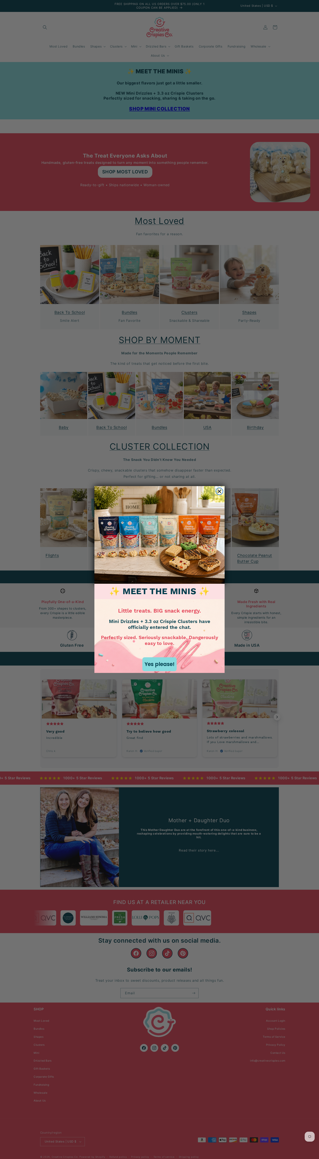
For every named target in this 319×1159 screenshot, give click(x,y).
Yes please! (159, 664)
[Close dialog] (219, 491)
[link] (159, 535)
